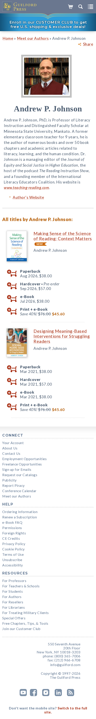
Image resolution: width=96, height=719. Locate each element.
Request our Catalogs (19, 475)
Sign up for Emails (16, 469)
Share (88, 44)
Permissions (12, 528)
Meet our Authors (33, 38)
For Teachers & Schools (21, 586)
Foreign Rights (14, 533)
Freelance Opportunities (22, 464)
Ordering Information (20, 512)
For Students (12, 591)
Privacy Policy (13, 544)
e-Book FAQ (12, 522)
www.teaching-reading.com (26, 187)
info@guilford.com (65, 665)
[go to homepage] (19, 6)
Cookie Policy (13, 549)
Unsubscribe (12, 560)
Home (8, 38)
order (13, 273)
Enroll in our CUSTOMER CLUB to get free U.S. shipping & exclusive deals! (48, 24)
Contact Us (11, 453)
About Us (9, 448)
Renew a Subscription (19, 517)
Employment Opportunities (24, 459)
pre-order (13, 286)
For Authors (12, 597)
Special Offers (13, 618)
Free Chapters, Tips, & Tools (25, 623)
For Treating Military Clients (25, 613)
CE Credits (11, 538)
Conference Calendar (19, 491)
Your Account (13, 443)
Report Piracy (13, 485)
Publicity (9, 480)
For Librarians (13, 607)
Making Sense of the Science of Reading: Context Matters (62, 236)
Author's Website (28, 197)
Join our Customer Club (21, 629)
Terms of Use (13, 554)
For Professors (14, 581)
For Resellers (12, 602)
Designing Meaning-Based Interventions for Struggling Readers (61, 336)
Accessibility (12, 565)
